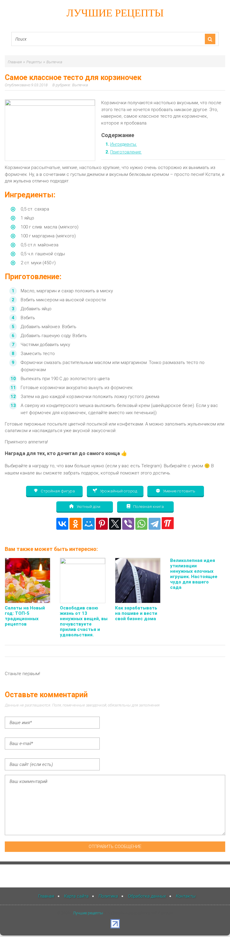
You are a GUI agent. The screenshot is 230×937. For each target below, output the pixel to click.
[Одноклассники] (75, 524)
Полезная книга (148, 506)
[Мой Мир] (89, 524)
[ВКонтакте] (62, 524)
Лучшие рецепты (115, 13)
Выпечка (80, 85)
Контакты (186, 896)
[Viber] (128, 524)
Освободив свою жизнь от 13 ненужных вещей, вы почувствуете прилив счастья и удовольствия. (84, 621)
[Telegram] (155, 524)
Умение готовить (178, 491)
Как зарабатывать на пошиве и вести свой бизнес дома (136, 613)
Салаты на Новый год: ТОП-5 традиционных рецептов (25, 616)
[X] (115, 524)
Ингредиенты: (123, 144)
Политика (108, 896)
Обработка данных (147, 896)
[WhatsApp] (141, 524)
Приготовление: (126, 152)
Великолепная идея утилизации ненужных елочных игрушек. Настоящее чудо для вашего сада (193, 574)
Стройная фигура (57, 491)
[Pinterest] (102, 524)
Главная (46, 896)
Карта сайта (76, 896)
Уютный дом (88, 506)
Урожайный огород (118, 491)
